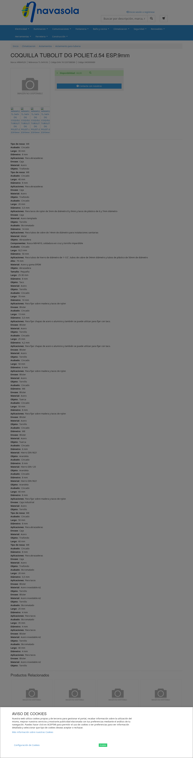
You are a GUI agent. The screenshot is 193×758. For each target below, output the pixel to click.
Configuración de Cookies (27, 745)
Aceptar (103, 745)
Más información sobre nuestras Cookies (32, 732)
